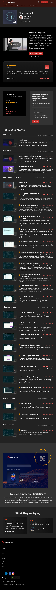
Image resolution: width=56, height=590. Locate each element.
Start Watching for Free (37, 53)
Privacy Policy (22, 586)
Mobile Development (11, 111)
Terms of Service (15, 586)
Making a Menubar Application (31, 387)
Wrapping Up (25, 430)
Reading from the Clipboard (30, 334)
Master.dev (9, 2)
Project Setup (23, 182)
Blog (16, 5)
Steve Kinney (28, 16)
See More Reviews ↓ (44, 78)
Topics (3, 553)
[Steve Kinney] (21, 17)
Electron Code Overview (26, 166)
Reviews (3, 558)
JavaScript (8, 113)
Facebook (10, 573)
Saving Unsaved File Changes (30, 263)
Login (51, 2)
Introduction (23, 140)
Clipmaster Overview (27, 312)
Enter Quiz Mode (36, 56)
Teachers (4, 556)
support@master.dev (10, 581)
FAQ (2, 563)
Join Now (45, 2)
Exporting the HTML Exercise (30, 229)
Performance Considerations (30, 414)
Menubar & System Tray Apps (30, 377)
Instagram (13, 573)
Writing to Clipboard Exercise (30, 345)
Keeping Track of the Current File (31, 252)
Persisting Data (26, 403)
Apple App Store (6, 577)
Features (22, 5)
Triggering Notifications (28, 366)
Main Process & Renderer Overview (30, 156)
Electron (8, 110)
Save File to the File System (29, 241)
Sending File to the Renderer (30, 205)
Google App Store (15, 577)
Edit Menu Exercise (27, 296)
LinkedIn (6, 573)
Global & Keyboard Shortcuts (30, 355)
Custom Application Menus (29, 286)
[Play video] (15, 45)
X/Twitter (3, 573)
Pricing (29, 5)
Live (2, 551)
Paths (4, 5)
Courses (11, 5)
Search (38, 2)
